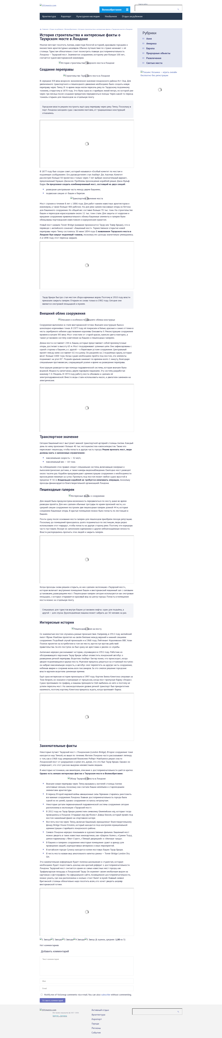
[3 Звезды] (67, 939)
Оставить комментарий (52, 1000)
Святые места (154, 63)
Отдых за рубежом (132, 16)
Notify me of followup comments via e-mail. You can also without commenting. (88, 994)
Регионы (96, 1028)
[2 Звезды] (56, 939)
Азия (149, 38)
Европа (150, 48)
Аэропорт (66, 16)
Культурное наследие (88, 16)
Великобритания (111, 9)
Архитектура (49, 16)
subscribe (105, 994)
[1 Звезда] (45, 939)
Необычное (111, 16)
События (96, 1032)
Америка (151, 43)
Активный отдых (100, 1010)
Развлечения (153, 58)
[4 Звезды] (79, 939)
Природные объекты (158, 53)
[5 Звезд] (90, 939)
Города (95, 1023)
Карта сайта (143, 4)
